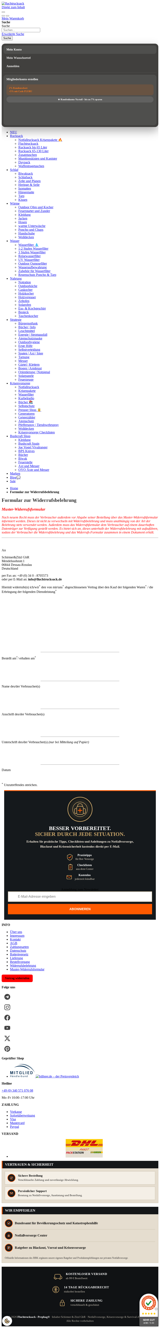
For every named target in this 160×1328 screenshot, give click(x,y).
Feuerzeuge (26, 379)
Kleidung (24, 214)
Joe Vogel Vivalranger (33, 447)
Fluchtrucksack (28, 143)
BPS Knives (26, 451)
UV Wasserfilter (29, 260)
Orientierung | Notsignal (34, 372)
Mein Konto (14, 49)
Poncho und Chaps (30, 229)
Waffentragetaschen (31, 166)
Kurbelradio (26, 398)
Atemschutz (26, 421)
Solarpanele (26, 376)
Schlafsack (25, 177)
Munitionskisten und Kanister (37, 158)
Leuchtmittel (26, 331)
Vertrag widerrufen (17, 978)
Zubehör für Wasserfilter (34, 271)
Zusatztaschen (27, 155)
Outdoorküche (27, 286)
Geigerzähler (26, 417)
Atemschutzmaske (30, 338)
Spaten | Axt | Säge (30, 353)
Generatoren (26, 413)
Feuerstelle (25, 462)
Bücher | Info (27, 327)
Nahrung (16, 278)
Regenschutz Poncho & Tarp (37, 274)
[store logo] (13, 3)
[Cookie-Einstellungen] (7, 1321)
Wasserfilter (26, 394)
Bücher (23, 455)
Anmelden (12, 66)
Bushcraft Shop (20, 436)
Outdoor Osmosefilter (32, 263)
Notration (24, 282)
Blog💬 (15, 477)
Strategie (15, 319)
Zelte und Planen (29, 181)
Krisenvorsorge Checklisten (36, 432)
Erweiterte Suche (13, 34)
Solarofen (24, 304)
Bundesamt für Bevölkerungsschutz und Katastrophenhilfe (56, 1223)
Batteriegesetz (19, 954)
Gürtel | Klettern (29, 364)
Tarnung (23, 357)
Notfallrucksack (28, 387)
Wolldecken (26, 237)
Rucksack (16, 136)
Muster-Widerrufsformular (27, 969)
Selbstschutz (26, 406)
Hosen (22, 222)
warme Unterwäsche (31, 226)
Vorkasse (16, 1111)
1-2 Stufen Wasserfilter (33, 248)
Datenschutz (18, 950)
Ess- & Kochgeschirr (32, 308)
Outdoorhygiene (29, 342)
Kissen (22, 199)
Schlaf (14, 170)
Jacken (22, 218)
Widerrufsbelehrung (23, 965)
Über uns (16, 932)
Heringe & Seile (29, 184)
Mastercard (17, 1123)
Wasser (14, 241)
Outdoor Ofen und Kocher (35, 207)
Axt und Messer (28, 466)
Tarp (21, 196)
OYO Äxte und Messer (33, 469)
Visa (13, 1119)
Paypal (14, 1126)
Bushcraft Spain (28, 443)
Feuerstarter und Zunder (34, 211)
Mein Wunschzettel (18, 57)
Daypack (24, 162)
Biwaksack (25, 173)
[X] (7, 1038)
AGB (13, 943)
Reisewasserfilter (29, 256)
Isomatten (24, 188)
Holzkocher (26, 293)
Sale (13, 481)
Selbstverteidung (29, 349)
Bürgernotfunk (28, 323)
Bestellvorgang (20, 962)
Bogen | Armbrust (30, 368)
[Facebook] (7, 1017)
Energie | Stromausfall (32, 334)
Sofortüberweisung (22, 1115)
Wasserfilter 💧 (28, 245)
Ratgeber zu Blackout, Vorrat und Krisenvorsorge (50, 1247)
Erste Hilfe (25, 346)
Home (14, 488)
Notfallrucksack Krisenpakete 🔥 (40, 140)
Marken (15, 473)
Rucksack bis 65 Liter (32, 147)
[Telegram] (7, 996)
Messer (23, 361)
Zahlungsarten (19, 947)
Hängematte (26, 192)
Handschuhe (26, 233)
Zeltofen (23, 301)
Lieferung (16, 958)
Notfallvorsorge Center (31, 1235)
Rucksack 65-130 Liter (33, 151)
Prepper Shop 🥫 (29, 410)
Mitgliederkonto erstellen (22, 79)
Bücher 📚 (25, 402)
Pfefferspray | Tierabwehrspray (38, 425)
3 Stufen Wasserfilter (32, 252)
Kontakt (15, 939)
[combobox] (21, 30)
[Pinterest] (7, 1048)
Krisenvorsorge (20, 383)
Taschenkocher (28, 316)
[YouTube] (7, 1028)
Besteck (23, 312)
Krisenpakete (27, 390)
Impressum (17, 935)
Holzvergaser (27, 297)
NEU (13, 132)
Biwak (22, 458)
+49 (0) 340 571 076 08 (17, 1090)
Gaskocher (25, 289)
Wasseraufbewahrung (32, 267)
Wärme (15, 203)
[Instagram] (7, 1007)
